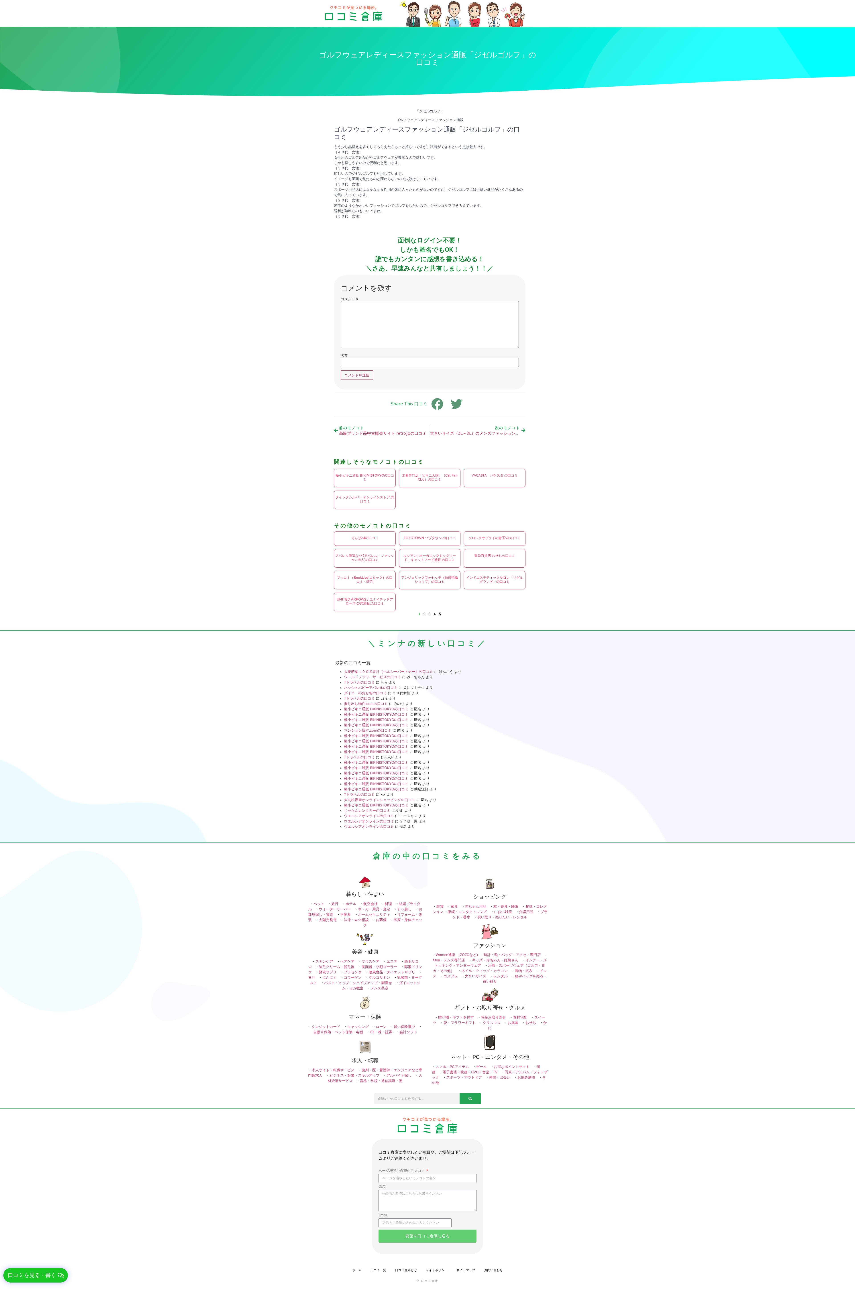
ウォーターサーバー (335, 909)
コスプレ (451, 976)
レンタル (500, 976)
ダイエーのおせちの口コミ (365, 693)
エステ (392, 961)
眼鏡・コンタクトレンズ (467, 911)
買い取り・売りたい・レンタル (502, 917)
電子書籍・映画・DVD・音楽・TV (470, 1072)
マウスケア (370, 961)
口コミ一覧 (378, 1270)
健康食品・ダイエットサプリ (392, 972)
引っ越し (404, 909)
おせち (530, 1022)
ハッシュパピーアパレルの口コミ (370, 687)
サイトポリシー (437, 1270)
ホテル (351, 903)
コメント (349, 299)
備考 (382, 1187)
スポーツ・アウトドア (464, 1077)
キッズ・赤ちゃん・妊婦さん (495, 960)
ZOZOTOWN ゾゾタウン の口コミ (429, 538)
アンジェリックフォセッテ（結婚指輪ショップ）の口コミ (429, 580)
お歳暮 (513, 1022)
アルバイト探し (399, 1075)
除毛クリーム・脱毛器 (336, 966)
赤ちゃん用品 (475, 906)
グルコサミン (379, 977)
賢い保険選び (404, 1026)
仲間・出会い (499, 1077)
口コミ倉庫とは (406, 1270)
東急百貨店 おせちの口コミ (494, 556)
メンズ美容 (379, 988)
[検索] (470, 1098)
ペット (319, 903)
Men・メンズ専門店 (449, 960)
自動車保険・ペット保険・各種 (338, 1032)
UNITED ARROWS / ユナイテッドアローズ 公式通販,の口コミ (365, 601)
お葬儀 (381, 920)
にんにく (329, 977)
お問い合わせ (493, 1270)
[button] (35, 1275)
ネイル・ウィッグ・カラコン (484, 970)
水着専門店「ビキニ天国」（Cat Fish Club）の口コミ (430, 477)
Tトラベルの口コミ (359, 682)
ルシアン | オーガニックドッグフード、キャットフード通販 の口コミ (429, 558)
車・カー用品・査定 (374, 909)
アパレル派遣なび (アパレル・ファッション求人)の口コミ (364, 558)
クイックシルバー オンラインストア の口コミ (365, 499)
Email (383, 1215)
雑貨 (440, 906)
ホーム (357, 1270)
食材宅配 (520, 1017)
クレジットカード (326, 1026)
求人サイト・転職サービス (333, 1070)
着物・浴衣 (524, 970)
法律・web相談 (356, 920)
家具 (454, 906)
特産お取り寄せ (493, 1017)
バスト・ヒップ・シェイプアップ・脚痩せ (358, 982)
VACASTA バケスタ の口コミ (495, 475)
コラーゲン (353, 977)
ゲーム (481, 1066)
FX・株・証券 (381, 1032)
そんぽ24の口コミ (365, 538)
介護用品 (526, 911)
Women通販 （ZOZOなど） (458, 954)
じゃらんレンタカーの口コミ (367, 810)
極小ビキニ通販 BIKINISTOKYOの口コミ (365, 477)
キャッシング (358, 1026)
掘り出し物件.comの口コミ (366, 703)
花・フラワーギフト (460, 1022)
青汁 (311, 977)
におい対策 (503, 911)
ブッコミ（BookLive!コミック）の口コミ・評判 (365, 580)
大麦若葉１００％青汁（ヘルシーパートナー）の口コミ (388, 671)
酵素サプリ (328, 972)
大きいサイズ (475, 976)
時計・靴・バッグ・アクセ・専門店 (512, 954)
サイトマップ (465, 1270)
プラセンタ (353, 972)
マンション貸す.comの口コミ (367, 730)
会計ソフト (408, 1032)
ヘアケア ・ (351, 961)
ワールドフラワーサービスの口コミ (372, 677)
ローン (381, 1026)
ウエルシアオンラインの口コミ (369, 816)
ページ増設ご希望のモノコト (402, 1171)
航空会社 (370, 903)
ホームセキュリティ (374, 914)
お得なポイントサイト (511, 1066)
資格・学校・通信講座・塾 (381, 1080)
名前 (344, 355)
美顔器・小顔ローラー (379, 966)
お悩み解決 (526, 1077)
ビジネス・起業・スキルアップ (354, 1075)
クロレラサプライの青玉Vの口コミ (494, 538)
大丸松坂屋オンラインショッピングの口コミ (379, 800)
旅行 (334, 903)
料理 (388, 903)
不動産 (345, 914)
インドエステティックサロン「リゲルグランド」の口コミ (494, 580)
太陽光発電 (328, 920)
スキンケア (324, 961)
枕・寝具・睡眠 (505, 906)
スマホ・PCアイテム (452, 1066)
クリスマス (492, 1022)
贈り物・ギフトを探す (456, 1017)
